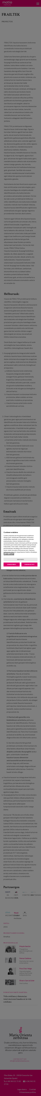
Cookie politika (9, 554)
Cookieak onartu (11, 564)
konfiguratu (20, 559)
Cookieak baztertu (29, 564)
